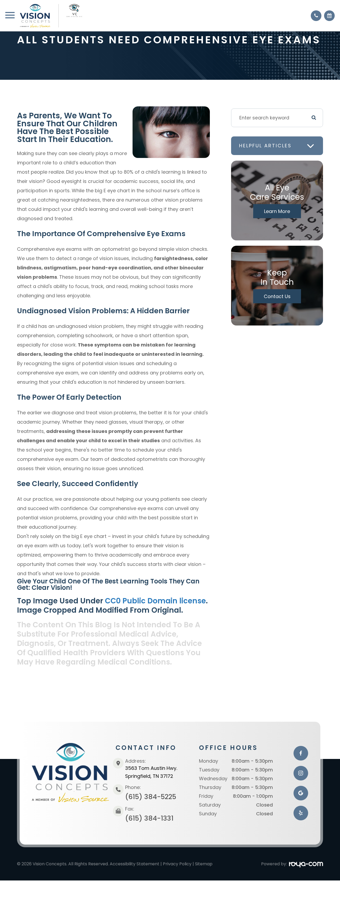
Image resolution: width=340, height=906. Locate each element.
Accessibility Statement (134, 864)
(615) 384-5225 (150, 796)
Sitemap (203, 864)
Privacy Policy (177, 864)
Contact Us (277, 296)
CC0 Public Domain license (155, 601)
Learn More (277, 211)
